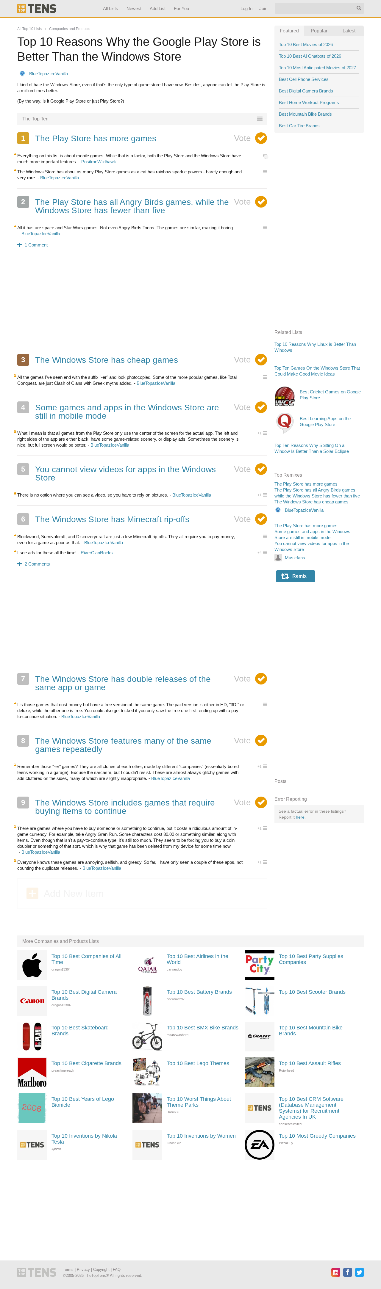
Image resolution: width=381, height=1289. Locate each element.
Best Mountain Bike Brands (305, 114)
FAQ (117, 1269)
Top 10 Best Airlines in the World (197, 959)
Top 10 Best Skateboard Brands (80, 1031)
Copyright (101, 1269)
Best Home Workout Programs (309, 102)
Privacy (83, 1269)
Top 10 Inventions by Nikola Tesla (84, 1139)
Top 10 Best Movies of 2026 (306, 44)
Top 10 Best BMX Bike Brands (202, 1028)
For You (181, 8)
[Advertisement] (142, 304)
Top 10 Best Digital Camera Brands (84, 995)
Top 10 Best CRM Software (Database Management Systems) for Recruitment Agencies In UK (311, 1108)
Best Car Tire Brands (299, 125)
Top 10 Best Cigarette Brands (86, 1063)
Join (263, 8)
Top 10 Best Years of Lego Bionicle (82, 1102)
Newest (134, 8)
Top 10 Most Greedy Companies (317, 1136)
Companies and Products (69, 29)
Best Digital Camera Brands (306, 90)
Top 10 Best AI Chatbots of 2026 (310, 56)
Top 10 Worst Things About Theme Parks (199, 1102)
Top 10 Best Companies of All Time (86, 959)
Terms (68, 1269)
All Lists (110, 8)
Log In (246, 8)
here (300, 817)
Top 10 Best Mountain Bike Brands (311, 1031)
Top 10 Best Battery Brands (199, 992)
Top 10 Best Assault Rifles (310, 1063)
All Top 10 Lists (29, 29)
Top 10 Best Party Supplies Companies (311, 959)
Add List (157, 8)
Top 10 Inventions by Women (201, 1136)
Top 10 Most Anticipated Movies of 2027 (317, 67)
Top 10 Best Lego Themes (198, 1063)
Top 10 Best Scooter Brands (312, 992)
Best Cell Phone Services (304, 79)
